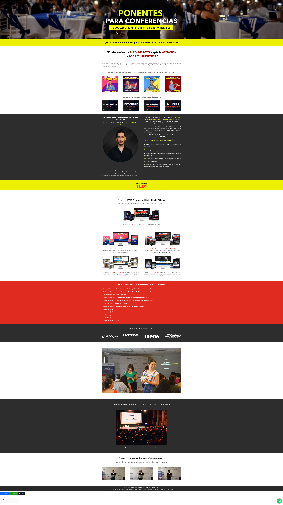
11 (141, 390)
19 (151, 390)
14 (145, 390)
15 (146, 390)
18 (150, 390)
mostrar (15, 500)
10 (140, 390)
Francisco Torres (127, 487)
